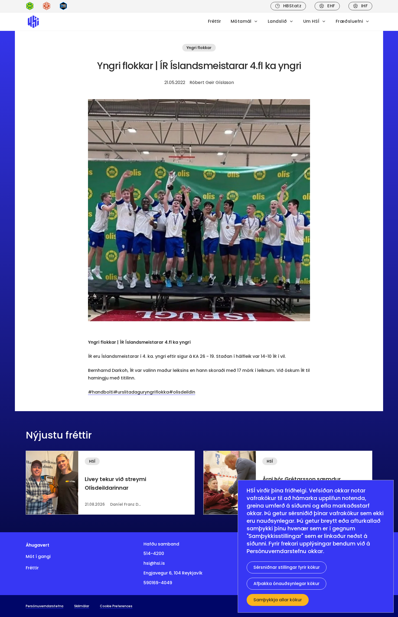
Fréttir (214, 21)
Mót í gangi (38, 556)
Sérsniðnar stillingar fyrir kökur (286, 567)
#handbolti (100, 392)
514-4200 (153, 553)
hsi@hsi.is (154, 563)
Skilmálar (81, 606)
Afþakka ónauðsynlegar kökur (286, 583)
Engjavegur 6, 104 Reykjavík (173, 573)
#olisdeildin (182, 392)
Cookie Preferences (116, 606)
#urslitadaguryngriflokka (141, 392)
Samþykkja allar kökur (277, 600)
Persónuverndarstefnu (276, 551)
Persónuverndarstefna (44, 606)
